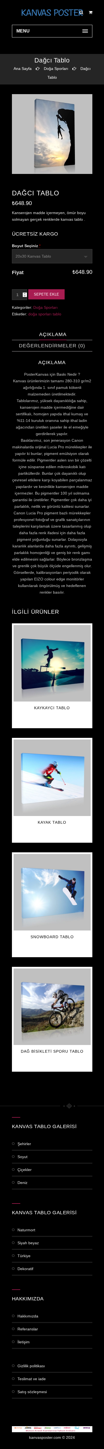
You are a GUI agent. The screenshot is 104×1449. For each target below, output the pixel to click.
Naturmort (26, 1230)
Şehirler (24, 1144)
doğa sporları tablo (44, 314)
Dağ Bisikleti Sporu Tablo (52, 1051)
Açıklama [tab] (53, 334)
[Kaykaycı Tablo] (52, 663)
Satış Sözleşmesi (32, 1392)
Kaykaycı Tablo (52, 708)
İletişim (23, 1342)
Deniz (22, 1182)
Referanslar (27, 1329)
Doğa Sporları (56, 68)
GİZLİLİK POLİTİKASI (31, 1366)
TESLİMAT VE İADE (31, 1379)
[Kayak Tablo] (52, 777)
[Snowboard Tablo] (52, 892)
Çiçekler (24, 1169)
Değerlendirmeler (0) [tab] (52, 345)
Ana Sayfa (23, 68)
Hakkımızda (27, 1316)
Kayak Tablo (52, 822)
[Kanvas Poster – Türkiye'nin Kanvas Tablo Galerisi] (52, 12)
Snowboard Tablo (52, 937)
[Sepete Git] (90, 12)
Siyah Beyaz (28, 1243)
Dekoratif (25, 1269)
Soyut (22, 1157)
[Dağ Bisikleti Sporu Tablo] (52, 1006)
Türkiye (24, 1256)
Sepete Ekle (46, 294)
